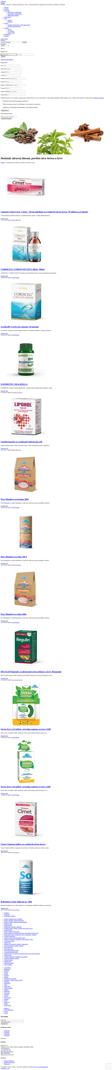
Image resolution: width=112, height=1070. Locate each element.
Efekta (6, 977)
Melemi (6, 989)
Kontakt (6, 36)
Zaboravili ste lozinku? (7, 59)
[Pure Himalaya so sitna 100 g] (26, 553)
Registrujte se (4, 110)
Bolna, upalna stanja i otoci (11, 931)
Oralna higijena (8, 960)
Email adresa (5, 94)
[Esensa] (3, 1)
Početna (6, 7)
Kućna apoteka (8, 988)
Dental (6, 974)
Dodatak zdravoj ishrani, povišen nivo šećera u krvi (18, 928)
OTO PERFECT (9, 1010)
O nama (6, 9)
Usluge (6, 23)
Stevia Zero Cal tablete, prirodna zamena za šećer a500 (25, 787)
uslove (20, 101)
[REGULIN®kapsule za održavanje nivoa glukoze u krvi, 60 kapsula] (26, 668)
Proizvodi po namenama (14, 12)
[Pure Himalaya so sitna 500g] (26, 610)
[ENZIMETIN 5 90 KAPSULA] (26, 380)
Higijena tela (7, 961)
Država (3, 82)
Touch (6, 1004)
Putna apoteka (8, 964)
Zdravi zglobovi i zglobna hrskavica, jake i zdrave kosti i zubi (21, 933)
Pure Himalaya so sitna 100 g (14, 557)
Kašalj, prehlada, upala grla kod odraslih (15, 922)
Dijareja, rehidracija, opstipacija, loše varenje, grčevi (18, 939)
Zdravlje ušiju (8, 925)
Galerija (6, 28)
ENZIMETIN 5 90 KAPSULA (14, 384)
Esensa (10, 20)
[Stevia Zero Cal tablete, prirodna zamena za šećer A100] (26, 725)
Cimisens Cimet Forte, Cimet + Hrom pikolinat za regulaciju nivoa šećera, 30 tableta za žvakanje (44, 212)
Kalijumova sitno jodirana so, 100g (16, 902)
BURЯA (10, 21)
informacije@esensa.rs (7, 1051)
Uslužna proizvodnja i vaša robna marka (19, 25)
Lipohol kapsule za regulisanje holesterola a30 (21, 442)
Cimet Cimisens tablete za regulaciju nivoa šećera (23, 844)
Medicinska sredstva (13, 15)
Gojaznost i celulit (9, 941)
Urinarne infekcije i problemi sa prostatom (15, 957)
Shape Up (7, 1002)
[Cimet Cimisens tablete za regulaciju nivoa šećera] (26, 840)
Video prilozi (11, 33)
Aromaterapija (8, 930)
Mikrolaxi (7, 991)
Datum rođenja (5, 91)
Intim (5, 985)
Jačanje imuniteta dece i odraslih (13, 919)
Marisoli (6, 1008)
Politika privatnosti (9, 1062)
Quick (6, 1000)
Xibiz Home (7, 1005)
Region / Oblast (5, 85)
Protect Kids (7, 997)
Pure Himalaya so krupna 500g (15, 499)
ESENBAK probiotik (10, 978)
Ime (2, 65)
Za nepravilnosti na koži (11, 952)
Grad (2, 75)
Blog (5, 18)
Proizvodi (7, 10)
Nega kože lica (8, 947)
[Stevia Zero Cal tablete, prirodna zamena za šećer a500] (26, 783)
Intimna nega (7, 955)
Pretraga (3, 42)
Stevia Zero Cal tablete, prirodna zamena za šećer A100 (26, 729)
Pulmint (6, 999)
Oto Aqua (7, 993)
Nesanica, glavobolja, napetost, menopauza (16, 944)
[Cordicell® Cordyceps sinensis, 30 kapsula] (26, 323)
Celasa (6, 972)
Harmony (6, 982)
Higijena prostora (9, 963)
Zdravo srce (7, 942)
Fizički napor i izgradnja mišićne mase (14, 938)
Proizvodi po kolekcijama (15, 14)
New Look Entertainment (41, 1067)
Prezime (3, 69)
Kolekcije (7, 914)
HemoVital (7, 983)
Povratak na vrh (5, 1068)
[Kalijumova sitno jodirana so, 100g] (26, 898)
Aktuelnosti (7, 17)
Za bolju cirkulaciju (9, 936)
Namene (6, 913)
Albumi (10, 29)
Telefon (3, 88)
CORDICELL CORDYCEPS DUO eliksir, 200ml (22, 269)
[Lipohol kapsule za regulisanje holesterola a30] (26, 438)
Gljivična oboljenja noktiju (11, 958)
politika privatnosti (99, 98)
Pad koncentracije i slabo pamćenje (14, 946)
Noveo (6, 1011)
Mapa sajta (7, 1064)
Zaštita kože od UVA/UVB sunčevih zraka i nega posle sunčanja (22, 953)
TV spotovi (11, 31)
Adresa (3, 72)
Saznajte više (4, 218)
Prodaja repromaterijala (14, 26)
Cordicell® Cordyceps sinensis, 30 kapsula (20, 327)
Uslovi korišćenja (9, 1061)
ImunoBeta (7, 986)
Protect (6, 996)
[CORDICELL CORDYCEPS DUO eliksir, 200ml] (26, 265)
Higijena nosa (8, 923)
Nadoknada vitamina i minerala (12, 927)
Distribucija (7, 34)
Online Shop (4, 39)
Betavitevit (7, 969)
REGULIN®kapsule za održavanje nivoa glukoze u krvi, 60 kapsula (31, 672)
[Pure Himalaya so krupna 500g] (26, 495)
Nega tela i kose (8, 949)
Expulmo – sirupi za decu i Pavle (13, 980)
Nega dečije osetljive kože (11, 950)
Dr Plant (6, 975)
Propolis (6, 994)
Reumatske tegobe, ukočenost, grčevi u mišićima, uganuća (20, 934)
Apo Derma (7, 967)
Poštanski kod (5, 78)
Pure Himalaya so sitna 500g (13, 614)
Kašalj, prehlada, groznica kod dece (14, 920)
